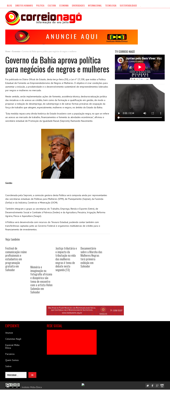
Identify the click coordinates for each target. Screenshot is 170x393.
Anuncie (9, 332)
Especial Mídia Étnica (12, 346)
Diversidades (78, 5)
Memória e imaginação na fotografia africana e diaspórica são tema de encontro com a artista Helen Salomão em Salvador (41, 279)
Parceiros (10, 353)
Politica (40, 5)
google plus (157, 385)
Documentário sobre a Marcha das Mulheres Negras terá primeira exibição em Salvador (91, 257)
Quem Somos (12, 360)
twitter (147, 385)
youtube (162, 385)
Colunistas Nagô (13, 338)
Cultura (52, 5)
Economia (64, 5)
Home (7, 51)
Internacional (95, 5)
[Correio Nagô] (43, 18)
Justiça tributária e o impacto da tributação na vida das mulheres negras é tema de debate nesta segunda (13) (66, 259)
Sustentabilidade (128, 5)
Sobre (8, 366)
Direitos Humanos (24, 5)
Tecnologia (110, 5)
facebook (152, 385)
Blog (9, 5)
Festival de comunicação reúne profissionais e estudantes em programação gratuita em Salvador (16, 259)
